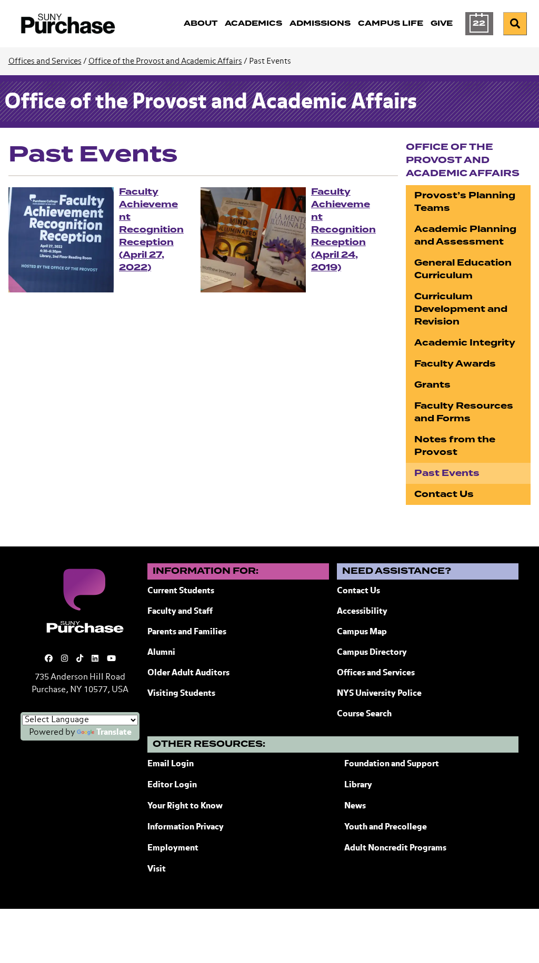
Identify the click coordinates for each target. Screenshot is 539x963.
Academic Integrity (464, 342)
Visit (156, 869)
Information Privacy (185, 827)
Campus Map (362, 632)
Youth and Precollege (385, 827)
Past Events (447, 473)
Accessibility (362, 611)
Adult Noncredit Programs (395, 848)
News (355, 806)
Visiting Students (181, 694)
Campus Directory (372, 652)
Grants (432, 384)
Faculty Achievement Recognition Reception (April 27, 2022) (151, 229)
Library (358, 785)
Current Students (180, 591)
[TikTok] (80, 658)
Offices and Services (45, 61)
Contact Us (444, 494)
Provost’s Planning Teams (464, 202)
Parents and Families (186, 632)
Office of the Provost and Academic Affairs (165, 61)
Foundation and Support (391, 764)
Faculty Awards (455, 363)
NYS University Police (379, 694)
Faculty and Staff (180, 611)
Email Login (170, 764)
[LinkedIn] (95, 658)
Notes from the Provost (454, 446)
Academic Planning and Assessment (465, 235)
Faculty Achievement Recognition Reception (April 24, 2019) (343, 229)
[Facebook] (48, 658)
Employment (172, 848)
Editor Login (172, 785)
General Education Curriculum (463, 269)
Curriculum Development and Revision (460, 309)
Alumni (161, 652)
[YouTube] (111, 658)
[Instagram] (64, 658)
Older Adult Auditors (188, 673)
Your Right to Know (185, 806)
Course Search (364, 714)
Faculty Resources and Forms (463, 412)
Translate (114, 732)
